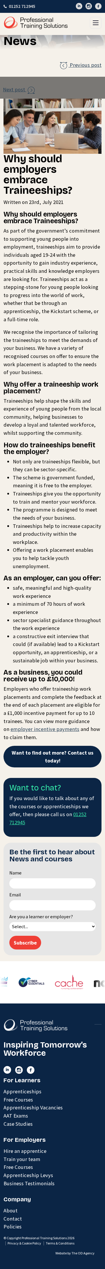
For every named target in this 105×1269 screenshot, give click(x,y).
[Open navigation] (96, 23)
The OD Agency (82, 1253)
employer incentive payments (44, 729)
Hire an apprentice (25, 1151)
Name (15, 873)
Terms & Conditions (60, 1243)
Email (15, 895)
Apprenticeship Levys (28, 1175)
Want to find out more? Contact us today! (52, 756)
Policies (13, 1226)
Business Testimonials (29, 1183)
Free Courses (18, 1099)
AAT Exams (16, 1115)
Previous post (81, 65)
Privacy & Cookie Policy (24, 1243)
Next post (19, 89)
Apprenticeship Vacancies (33, 1107)
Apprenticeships (22, 1091)
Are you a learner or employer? (41, 917)
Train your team (22, 1159)
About (11, 1210)
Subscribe (25, 942)
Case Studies (18, 1123)
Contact (13, 1218)
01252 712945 (22, 6)
